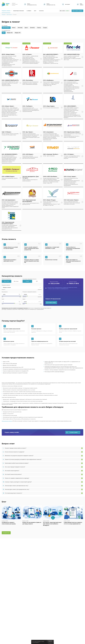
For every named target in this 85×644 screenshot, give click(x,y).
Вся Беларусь (6, 27)
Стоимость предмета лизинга (29, 291)
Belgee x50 (9, 32)
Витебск (32, 27)
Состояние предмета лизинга (29, 279)
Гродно (45, 27)
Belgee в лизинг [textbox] (7, 287)
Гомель (39, 27)
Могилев (20, 27)
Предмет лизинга (6, 285)
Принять (50, 641)
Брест (26, 27)
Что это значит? (35, 642)
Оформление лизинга (7, 421)
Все (4, 32)
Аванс (24, 299)
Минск (13, 27)
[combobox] (22, 287)
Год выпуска (4, 291)
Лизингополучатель (6, 279)
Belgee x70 (17, 32)
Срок (3, 299)
